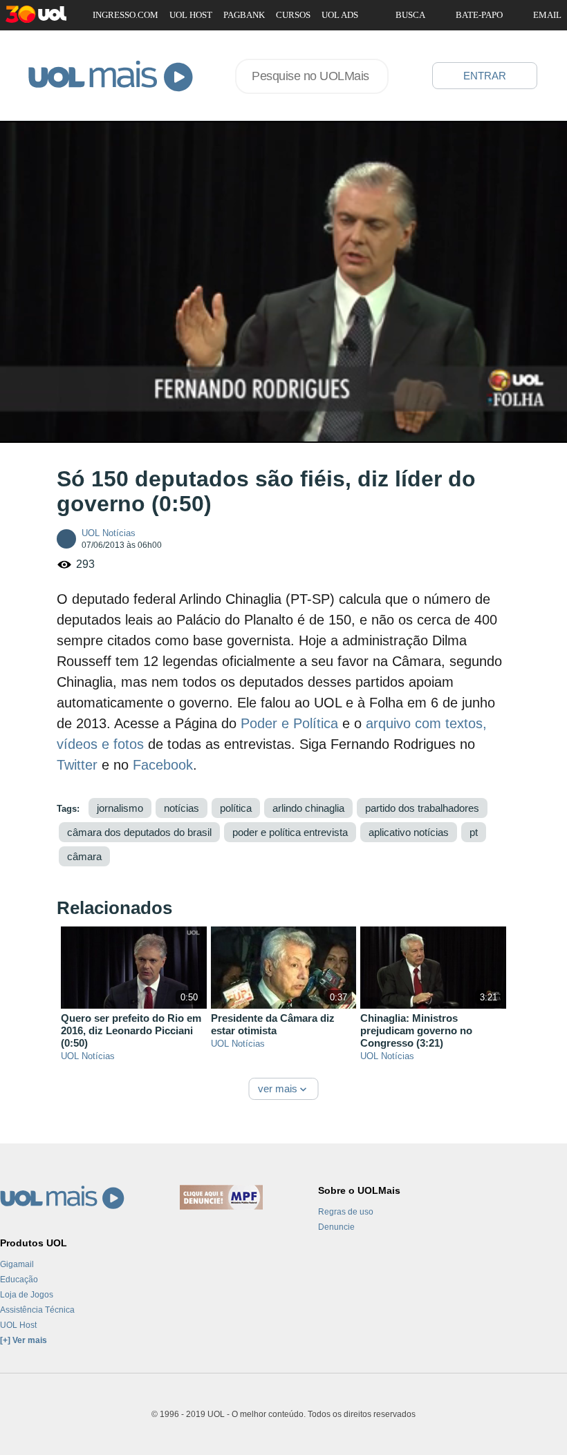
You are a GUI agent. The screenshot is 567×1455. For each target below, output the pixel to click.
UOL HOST (190, 15)
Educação (19, 1279)
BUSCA (410, 15)
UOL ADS (340, 15)
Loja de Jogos (26, 1295)
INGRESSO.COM (125, 15)
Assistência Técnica (37, 1310)
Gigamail (17, 1264)
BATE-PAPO (479, 15)
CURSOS (293, 15)
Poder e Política (289, 723)
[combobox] (312, 76)
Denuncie (336, 1227)
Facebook (163, 764)
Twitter (77, 764)
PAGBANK (244, 15)
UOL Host (18, 1325)
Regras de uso (345, 1212)
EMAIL (547, 15)
